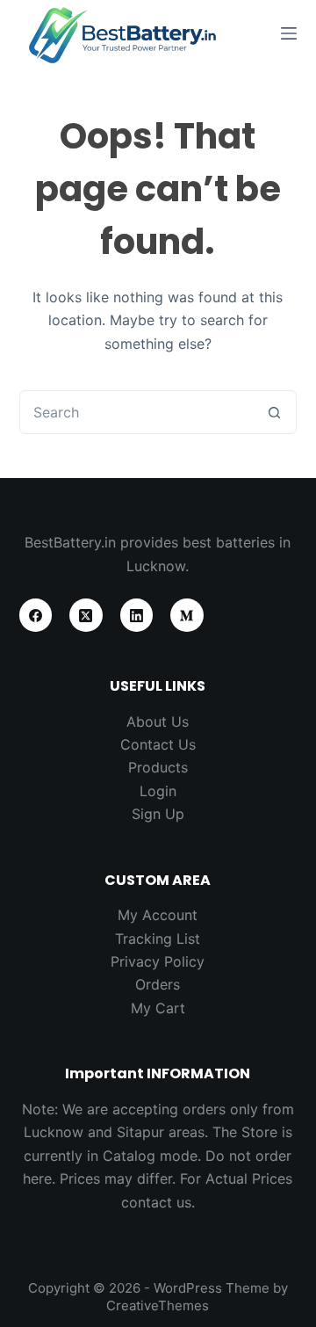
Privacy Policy (158, 961)
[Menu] (289, 33)
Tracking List (157, 938)
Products (158, 767)
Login (158, 791)
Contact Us (158, 744)
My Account (158, 915)
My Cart (158, 1008)
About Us (157, 721)
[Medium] (187, 615)
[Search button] (274, 412)
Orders (157, 984)
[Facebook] (36, 615)
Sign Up (158, 814)
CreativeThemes (157, 1305)
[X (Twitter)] (86, 615)
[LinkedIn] (137, 615)
